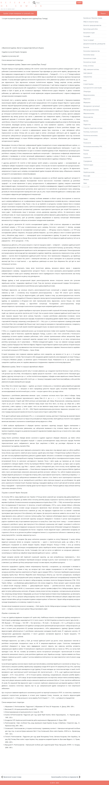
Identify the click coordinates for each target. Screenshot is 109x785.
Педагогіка (87, 124)
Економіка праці (88, 55)
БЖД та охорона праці (90, 22)
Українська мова (88, 172)
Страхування (87, 161)
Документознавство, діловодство (94, 44)
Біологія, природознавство (92, 25)
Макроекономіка (89, 95)
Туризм (85, 168)
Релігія (85, 154)
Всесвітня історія (89, 33)
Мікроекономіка (88, 113)
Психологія (87, 143)
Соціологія (87, 157)
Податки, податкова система (92, 128)
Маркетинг (87, 99)
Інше (85, 80)
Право (85, 139)
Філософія (86, 176)
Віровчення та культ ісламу (12, 777)
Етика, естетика (88, 66)
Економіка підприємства (91, 51)
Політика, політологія (90, 132)
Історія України (88, 84)
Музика (85, 121)
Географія (86, 36)
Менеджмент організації (91, 106)
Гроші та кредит (88, 40)
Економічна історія (89, 58)
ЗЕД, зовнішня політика (91, 69)
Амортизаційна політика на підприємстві (64, 777)
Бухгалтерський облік (90, 29)
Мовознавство (88, 117)
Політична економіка (90, 135)
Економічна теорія (89, 62)
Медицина (86, 102)
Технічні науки (88, 165)
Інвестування (87, 73)
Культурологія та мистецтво (92, 88)
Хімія (85, 183)
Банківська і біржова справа (92, 18)
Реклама (86, 150)
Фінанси (86, 179)
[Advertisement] (41, 33)
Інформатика (87, 77)
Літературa (87, 91)
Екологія (86, 47)
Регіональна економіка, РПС (92, 146)
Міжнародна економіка (91, 110)
